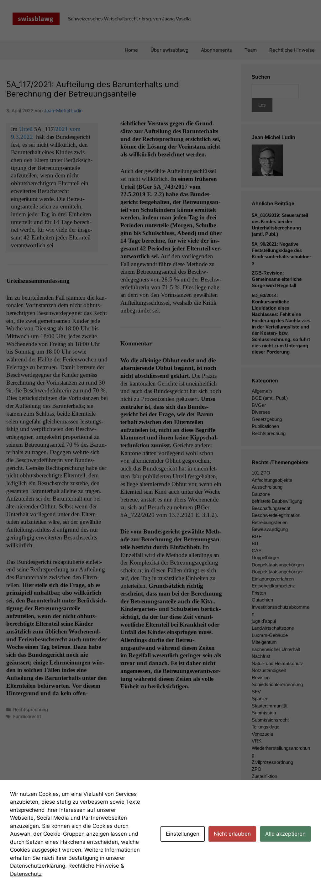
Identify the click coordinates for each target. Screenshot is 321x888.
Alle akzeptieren (285, 834)
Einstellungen (182, 834)
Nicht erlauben (232, 834)
